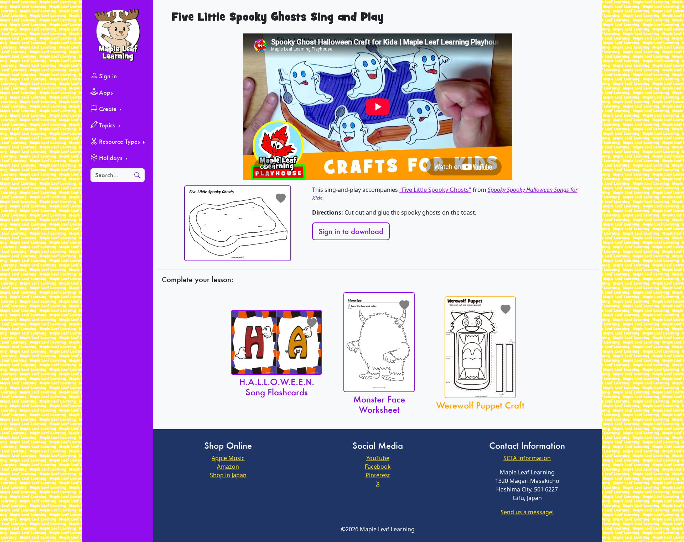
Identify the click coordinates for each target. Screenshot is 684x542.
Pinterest (378, 475)
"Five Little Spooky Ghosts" (435, 190)
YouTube (377, 458)
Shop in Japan (228, 475)
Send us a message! (527, 512)
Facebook (378, 466)
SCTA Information (527, 458)
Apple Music (228, 458)
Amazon (228, 466)
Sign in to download (350, 231)
